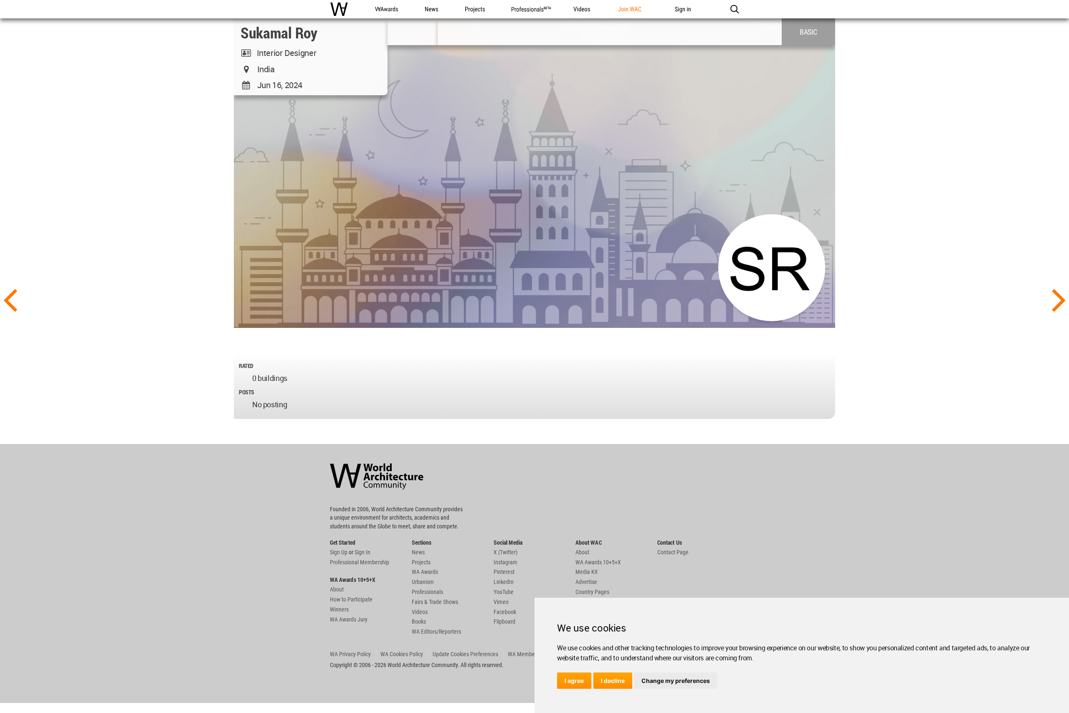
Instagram (505, 562)
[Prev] (10, 299)
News (418, 552)
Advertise (586, 582)
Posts (246, 392)
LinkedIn (504, 582)
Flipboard (504, 621)
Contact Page (673, 552)
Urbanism (423, 582)
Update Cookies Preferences (465, 654)
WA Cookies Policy (401, 654)
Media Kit (586, 571)
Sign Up (338, 552)
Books (419, 621)
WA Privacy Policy (350, 654)
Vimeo (501, 602)
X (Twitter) (505, 552)
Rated (246, 366)
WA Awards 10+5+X (598, 562)
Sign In (362, 552)
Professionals (427, 592)
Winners (339, 609)
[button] (734, 9)
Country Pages (592, 592)
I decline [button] (613, 680)
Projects (421, 562)
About (337, 589)
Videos (420, 612)
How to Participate (351, 599)
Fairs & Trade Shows (435, 602)
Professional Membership (359, 562)
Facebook (505, 612)
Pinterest (504, 571)
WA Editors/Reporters (436, 631)
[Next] (1059, 299)
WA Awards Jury (348, 619)
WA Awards (425, 571)
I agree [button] (574, 680)
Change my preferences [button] (675, 680)
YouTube (504, 592)
